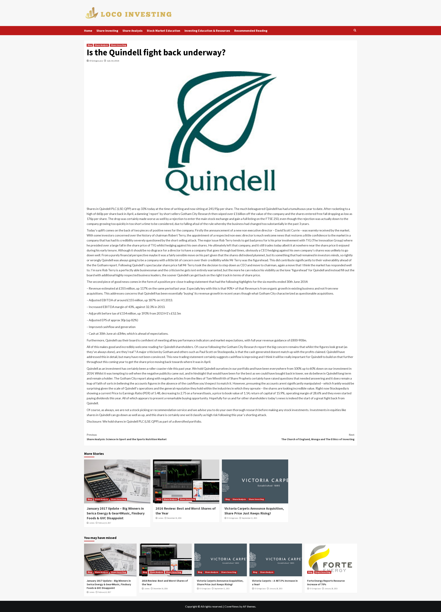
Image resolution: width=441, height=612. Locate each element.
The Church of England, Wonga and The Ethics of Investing (318, 437)
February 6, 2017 (104, 523)
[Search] (355, 30)
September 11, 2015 (249, 518)
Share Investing (107, 31)
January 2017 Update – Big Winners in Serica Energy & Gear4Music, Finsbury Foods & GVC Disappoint (116, 513)
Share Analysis (132, 31)
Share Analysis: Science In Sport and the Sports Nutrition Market (127, 437)
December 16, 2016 (174, 518)
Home (88, 31)
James (91, 523)
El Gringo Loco (96, 60)
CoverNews (232, 606)
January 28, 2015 (275, 588)
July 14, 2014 (113, 60)
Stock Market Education (163, 31)
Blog (90, 45)
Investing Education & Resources (207, 31)
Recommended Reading (250, 31)
